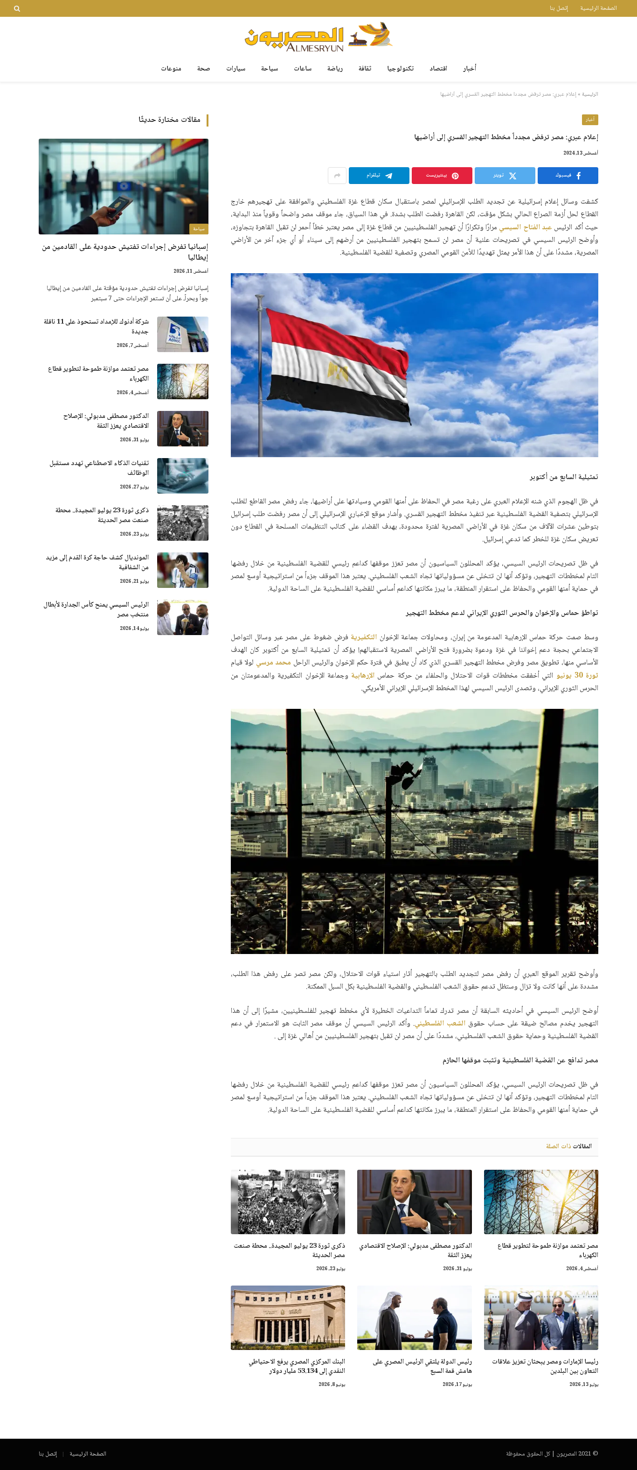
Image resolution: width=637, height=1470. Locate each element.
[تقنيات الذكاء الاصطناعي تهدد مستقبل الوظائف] (182, 476)
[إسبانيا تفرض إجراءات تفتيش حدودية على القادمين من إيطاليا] (123, 186)
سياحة (269, 69)
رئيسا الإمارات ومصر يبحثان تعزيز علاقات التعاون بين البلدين (545, 1367)
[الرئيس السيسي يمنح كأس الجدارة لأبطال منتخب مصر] (182, 617)
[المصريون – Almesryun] (318, 37)
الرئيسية (590, 94)
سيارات (235, 69)
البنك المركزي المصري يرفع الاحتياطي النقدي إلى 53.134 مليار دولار (297, 1367)
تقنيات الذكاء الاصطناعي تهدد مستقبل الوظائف (99, 469)
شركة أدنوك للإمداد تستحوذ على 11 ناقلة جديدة (96, 328)
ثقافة (365, 69)
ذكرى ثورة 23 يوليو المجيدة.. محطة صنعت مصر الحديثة (289, 1251)
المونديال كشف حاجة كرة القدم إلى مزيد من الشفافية (97, 563)
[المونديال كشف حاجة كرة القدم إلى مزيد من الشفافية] (182, 570)
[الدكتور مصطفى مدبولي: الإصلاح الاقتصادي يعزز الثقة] (414, 1202)
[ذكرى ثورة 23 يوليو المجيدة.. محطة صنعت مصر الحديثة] (288, 1202)
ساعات (303, 69)
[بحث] (18, 8)
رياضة (335, 69)
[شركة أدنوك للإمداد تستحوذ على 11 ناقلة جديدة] (182, 334)
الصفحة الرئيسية (598, 8)
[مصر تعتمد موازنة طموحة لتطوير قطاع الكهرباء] (541, 1202)
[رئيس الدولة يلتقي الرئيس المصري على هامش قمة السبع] (414, 1318)
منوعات (171, 69)
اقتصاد (438, 69)
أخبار (469, 69)
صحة (203, 69)
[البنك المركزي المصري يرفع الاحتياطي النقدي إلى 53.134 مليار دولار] (288, 1318)
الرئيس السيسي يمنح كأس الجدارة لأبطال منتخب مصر (96, 611)
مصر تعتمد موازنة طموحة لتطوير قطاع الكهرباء (548, 1251)
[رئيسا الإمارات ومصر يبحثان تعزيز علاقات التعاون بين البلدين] (541, 1318)
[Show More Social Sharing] (337, 175)
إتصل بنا (559, 8)
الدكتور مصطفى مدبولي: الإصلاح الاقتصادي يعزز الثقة (415, 1251)
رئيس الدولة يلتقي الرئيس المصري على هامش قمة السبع (422, 1367)
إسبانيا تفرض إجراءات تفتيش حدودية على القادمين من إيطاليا (125, 252)
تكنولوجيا (400, 69)
